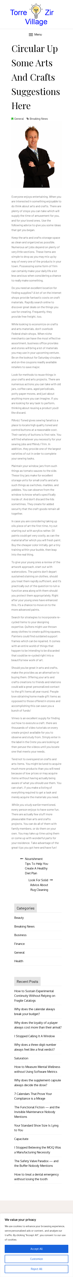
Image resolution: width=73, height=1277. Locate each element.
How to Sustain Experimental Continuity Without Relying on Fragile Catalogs (34, 995)
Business (20, 935)
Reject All (36, 1268)
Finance (19, 944)
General (19, 118)
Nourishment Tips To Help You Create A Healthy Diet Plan (36, 866)
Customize (36, 1258)
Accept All (37, 1248)
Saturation (21, 1058)
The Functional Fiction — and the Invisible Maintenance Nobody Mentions (37, 1112)
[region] (36, 1245)
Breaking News (39, 118)
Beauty (19, 918)
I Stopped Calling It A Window (34, 1036)
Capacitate (21, 1139)
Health (18, 961)
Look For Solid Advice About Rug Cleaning (38, 884)
